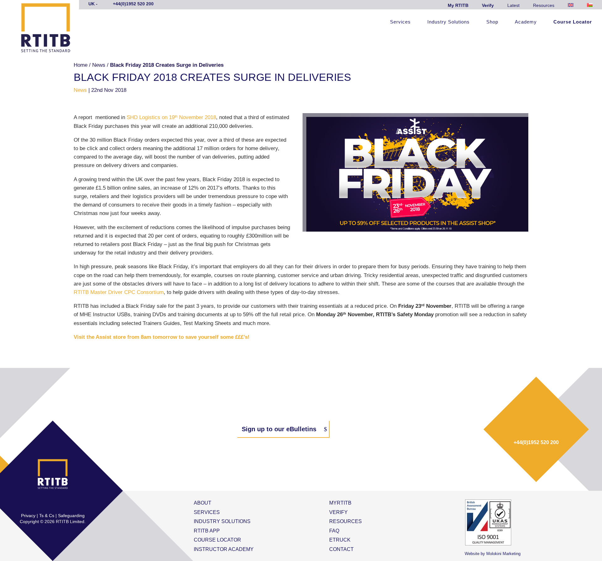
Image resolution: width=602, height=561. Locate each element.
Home (80, 65)
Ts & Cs (46, 515)
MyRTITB (340, 503)
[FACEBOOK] (33, 502)
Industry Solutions (448, 22)
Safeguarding (71, 515)
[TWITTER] (46, 502)
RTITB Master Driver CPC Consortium (119, 292)
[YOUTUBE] (72, 502)
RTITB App (207, 530)
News (98, 65)
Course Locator (572, 22)
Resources (543, 5)
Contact (341, 549)
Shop (492, 22)
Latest (513, 5)
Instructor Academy (224, 549)
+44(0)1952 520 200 (536, 442)
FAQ (334, 530)
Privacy (28, 515)
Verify (488, 5)
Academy (526, 22)
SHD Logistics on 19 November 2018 (171, 117)
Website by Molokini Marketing (492, 553)
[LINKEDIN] (59, 502)
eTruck (340, 540)
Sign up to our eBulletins (279, 429)
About (202, 503)
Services (400, 22)
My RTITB (458, 5)
